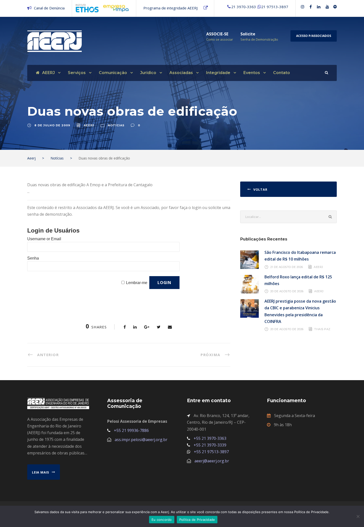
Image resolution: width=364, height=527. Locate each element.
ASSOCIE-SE (217, 34)
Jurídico (148, 72)
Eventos (251, 72)
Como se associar (219, 39)
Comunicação (113, 72)
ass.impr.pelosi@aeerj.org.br (141, 439)
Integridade (218, 72)
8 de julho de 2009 (52, 125)
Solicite (247, 34)
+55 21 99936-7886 (131, 430)
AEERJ (48, 72)
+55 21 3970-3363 (210, 438)
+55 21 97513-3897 (211, 451)
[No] (357, 516)
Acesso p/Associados (313, 36)
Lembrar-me (136, 283)
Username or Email (44, 239)
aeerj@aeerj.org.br (211, 461)
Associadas (181, 72)
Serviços (77, 72)
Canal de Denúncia (49, 7)
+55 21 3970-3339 (210, 445)
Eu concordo (162, 520)
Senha (33, 258)
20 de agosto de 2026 (287, 291)
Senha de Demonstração (259, 39)
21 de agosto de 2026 (286, 266)
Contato (281, 72)
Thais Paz (322, 329)
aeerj (89, 125)
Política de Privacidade (197, 520)
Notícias (116, 125)
